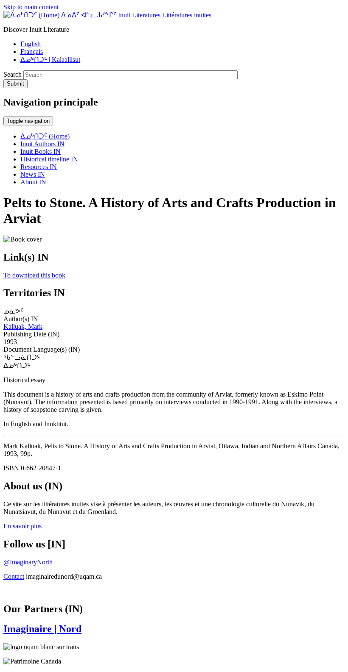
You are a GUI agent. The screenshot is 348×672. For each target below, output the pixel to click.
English (30, 43)
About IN (33, 182)
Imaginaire (42, 628)
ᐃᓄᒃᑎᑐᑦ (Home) (45, 136)
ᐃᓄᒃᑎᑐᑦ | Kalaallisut (50, 59)
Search (12, 74)
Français (31, 51)
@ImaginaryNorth (28, 562)
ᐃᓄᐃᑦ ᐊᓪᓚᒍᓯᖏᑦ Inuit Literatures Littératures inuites (136, 15)
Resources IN (38, 166)
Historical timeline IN (49, 159)
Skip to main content (31, 7)
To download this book (34, 275)
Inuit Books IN (40, 151)
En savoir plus (22, 526)
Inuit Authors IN (42, 143)
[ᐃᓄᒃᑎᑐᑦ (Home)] (32, 15)
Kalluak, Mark (22, 326)
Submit (15, 84)
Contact (13, 576)
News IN (32, 174)
